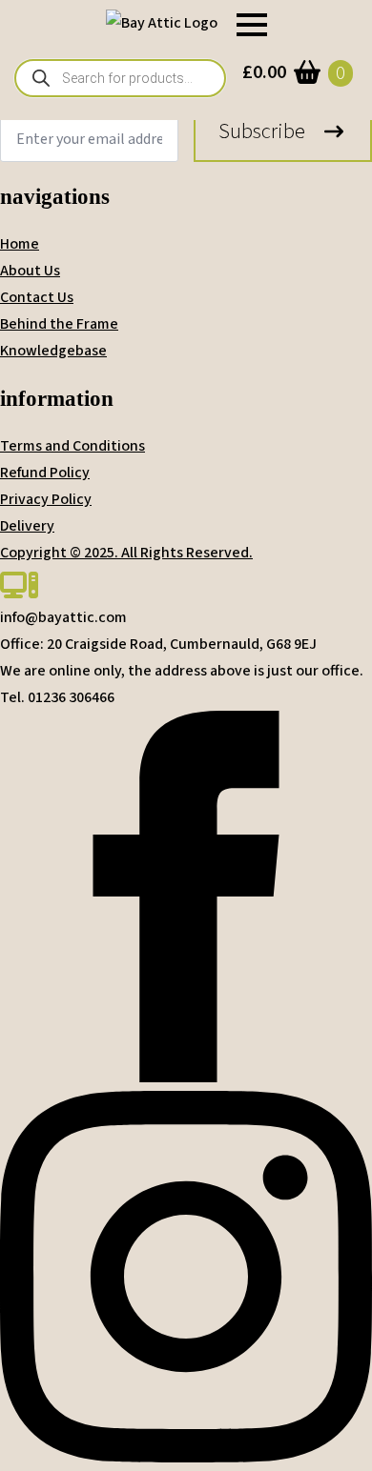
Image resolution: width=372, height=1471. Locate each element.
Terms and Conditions (72, 445)
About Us (30, 270)
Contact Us (36, 297)
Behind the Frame (59, 323)
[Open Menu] (252, 25)
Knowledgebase (53, 350)
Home (19, 243)
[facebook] (186, 1077)
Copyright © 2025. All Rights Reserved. (126, 552)
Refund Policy (45, 472)
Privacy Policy (46, 499)
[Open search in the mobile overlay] (120, 78)
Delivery (27, 525)
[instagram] (186, 1457)
